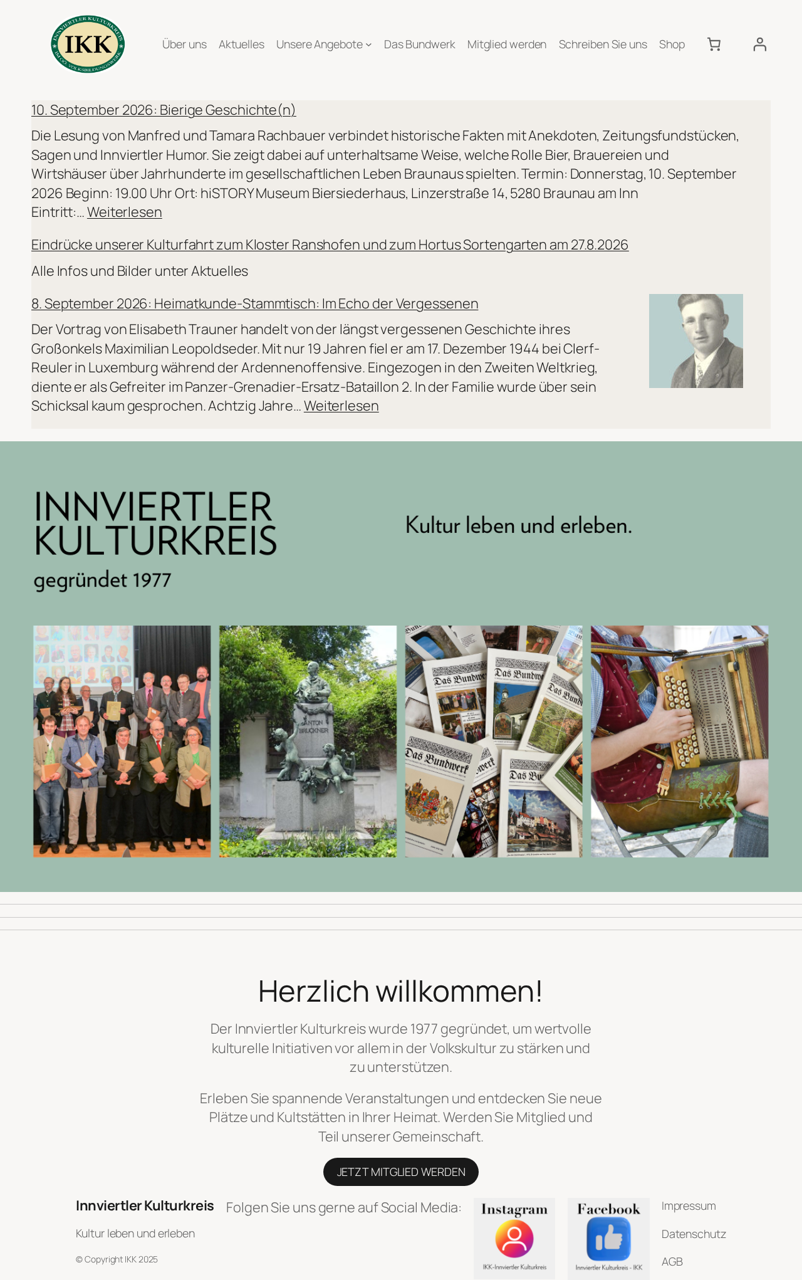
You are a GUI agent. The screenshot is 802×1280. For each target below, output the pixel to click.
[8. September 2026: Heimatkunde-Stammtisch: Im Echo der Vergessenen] (696, 343)
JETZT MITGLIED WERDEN (401, 1171)
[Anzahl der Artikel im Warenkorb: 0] (714, 44)
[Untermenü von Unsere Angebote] (368, 44)
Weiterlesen (124, 211)
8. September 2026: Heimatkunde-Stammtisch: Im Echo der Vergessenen (254, 303)
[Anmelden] (759, 44)
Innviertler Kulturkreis (145, 1205)
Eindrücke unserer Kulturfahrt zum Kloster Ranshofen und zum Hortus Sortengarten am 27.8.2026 (330, 244)
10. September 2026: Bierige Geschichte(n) (163, 109)
